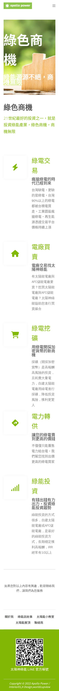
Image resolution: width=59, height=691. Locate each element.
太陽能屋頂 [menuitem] (23, 622)
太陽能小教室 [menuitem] (45, 616)
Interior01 (15, 687)
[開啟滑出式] (53, 5)
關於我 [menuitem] (9, 616)
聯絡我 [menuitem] (38, 622)
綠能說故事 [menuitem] (25, 616)
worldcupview (41, 687)
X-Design (27, 687)
